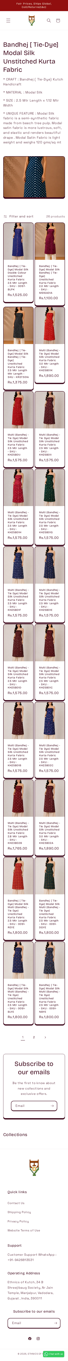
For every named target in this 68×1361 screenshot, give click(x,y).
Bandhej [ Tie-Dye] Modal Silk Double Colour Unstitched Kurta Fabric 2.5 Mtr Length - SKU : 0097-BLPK (18, 278)
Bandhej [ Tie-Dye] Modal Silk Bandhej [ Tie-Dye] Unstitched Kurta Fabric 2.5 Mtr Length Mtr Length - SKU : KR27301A (18, 364)
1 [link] (23, 1037)
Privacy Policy (18, 1221)
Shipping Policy (19, 1212)
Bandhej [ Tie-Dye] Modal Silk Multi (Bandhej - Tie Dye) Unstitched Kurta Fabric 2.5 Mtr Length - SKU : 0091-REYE (18, 914)
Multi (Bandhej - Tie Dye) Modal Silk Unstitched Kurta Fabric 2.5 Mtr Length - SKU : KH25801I (49, 444)
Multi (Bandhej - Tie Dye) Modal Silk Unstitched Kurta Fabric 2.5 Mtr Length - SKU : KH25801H (18, 522)
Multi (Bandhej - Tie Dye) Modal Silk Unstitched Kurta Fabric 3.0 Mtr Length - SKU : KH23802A (49, 833)
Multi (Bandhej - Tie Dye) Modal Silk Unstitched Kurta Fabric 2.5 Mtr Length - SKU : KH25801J (18, 444)
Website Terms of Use (24, 1230)
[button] (8, 20)
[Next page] (45, 1037)
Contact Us (16, 1203)
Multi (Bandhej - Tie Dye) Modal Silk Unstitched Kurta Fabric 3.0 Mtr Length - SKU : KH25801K (49, 360)
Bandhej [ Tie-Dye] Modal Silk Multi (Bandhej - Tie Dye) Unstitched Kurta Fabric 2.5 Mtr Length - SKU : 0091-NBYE (49, 998)
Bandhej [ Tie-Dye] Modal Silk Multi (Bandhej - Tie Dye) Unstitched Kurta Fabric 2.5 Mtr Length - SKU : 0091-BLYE (18, 998)
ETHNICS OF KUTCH (39, 1353)
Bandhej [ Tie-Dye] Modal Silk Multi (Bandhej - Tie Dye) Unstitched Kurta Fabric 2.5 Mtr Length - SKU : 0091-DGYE (49, 914)
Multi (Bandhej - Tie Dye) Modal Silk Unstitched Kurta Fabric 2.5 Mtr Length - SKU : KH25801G (49, 522)
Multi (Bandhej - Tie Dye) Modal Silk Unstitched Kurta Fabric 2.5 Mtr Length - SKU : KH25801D (18, 677)
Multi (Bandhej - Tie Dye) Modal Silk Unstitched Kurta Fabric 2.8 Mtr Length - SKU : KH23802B (18, 833)
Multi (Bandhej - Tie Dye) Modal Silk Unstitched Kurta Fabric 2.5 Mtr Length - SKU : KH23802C (49, 755)
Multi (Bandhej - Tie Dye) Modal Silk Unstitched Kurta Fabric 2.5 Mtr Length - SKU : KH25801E (49, 600)
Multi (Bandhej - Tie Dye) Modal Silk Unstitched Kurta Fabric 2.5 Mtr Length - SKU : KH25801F (18, 600)
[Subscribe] (52, 1106)
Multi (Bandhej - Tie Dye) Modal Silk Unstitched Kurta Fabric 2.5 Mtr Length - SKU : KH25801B (18, 755)
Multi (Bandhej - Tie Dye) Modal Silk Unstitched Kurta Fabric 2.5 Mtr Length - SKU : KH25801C (49, 677)
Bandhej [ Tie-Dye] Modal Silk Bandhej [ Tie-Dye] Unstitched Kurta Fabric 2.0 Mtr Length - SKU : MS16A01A (49, 279)
